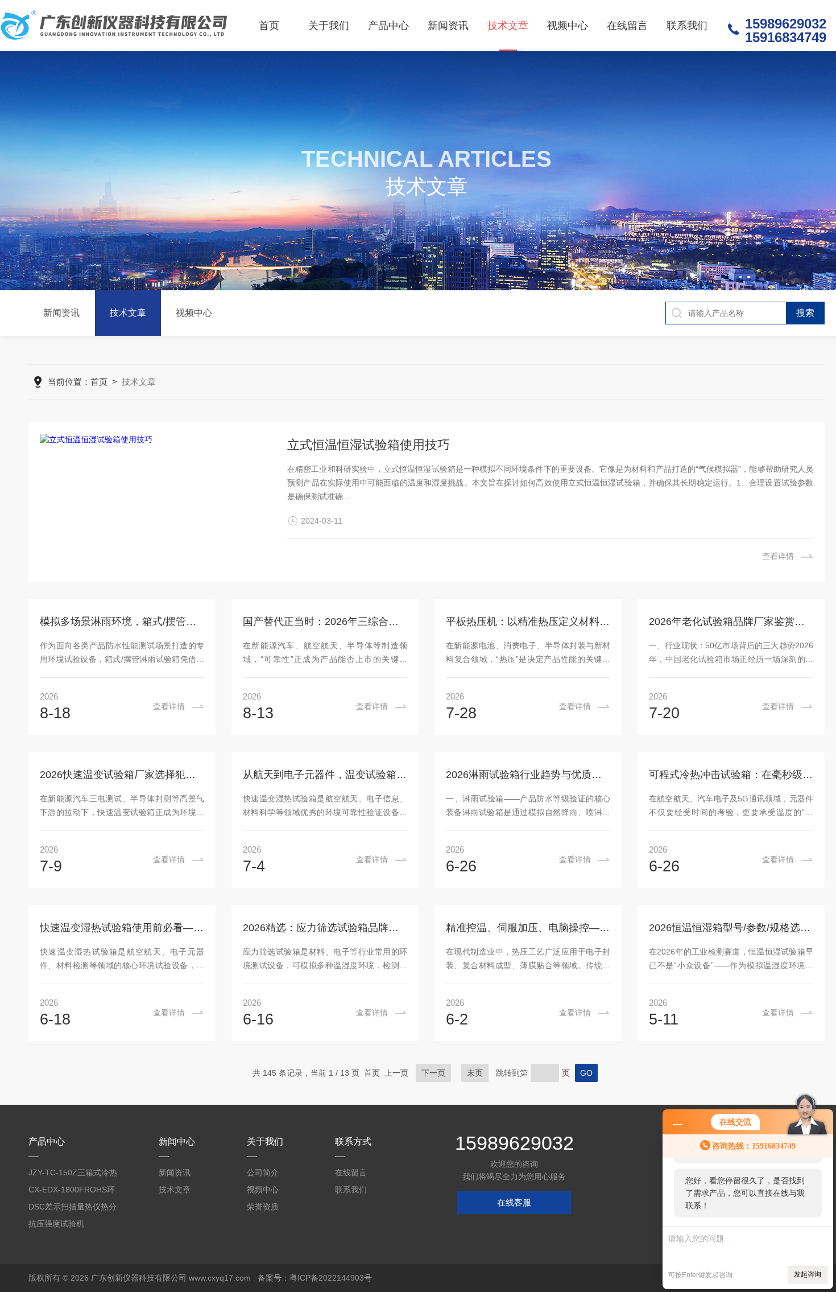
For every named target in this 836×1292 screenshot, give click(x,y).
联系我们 (687, 25)
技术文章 (507, 25)
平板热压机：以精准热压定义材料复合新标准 (528, 621)
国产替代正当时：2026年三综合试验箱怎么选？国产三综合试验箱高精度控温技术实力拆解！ (325, 621)
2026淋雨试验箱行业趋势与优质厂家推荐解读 (528, 774)
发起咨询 (807, 1274)
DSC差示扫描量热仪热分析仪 (72, 1208)
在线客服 (514, 1202)
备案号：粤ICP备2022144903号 (315, 1277)
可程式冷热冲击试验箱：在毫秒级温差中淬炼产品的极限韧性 (731, 774)
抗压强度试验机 (56, 1223)
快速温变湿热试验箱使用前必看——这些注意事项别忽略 (122, 927)
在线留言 (627, 25)
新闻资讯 (448, 25)
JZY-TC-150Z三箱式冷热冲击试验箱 (72, 1174)
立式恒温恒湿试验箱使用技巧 (368, 445)
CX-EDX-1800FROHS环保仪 (71, 1191)
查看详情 (778, 556)
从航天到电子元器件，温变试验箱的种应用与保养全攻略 (325, 774)
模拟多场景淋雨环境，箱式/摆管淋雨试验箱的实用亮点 (122, 621)
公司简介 (263, 1172)
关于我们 (328, 25)
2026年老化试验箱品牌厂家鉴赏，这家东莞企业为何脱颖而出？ (731, 621)
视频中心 (567, 25)
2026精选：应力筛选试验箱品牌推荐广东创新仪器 (325, 927)
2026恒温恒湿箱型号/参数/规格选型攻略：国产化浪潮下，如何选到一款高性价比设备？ (731, 927)
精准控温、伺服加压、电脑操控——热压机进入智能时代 (528, 927)
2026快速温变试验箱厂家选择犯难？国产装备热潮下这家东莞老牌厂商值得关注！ (122, 774)
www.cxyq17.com (220, 1277)
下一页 (433, 1072)
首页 (269, 25)
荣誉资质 (263, 1206)
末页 (475, 1072)
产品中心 (388, 25)
